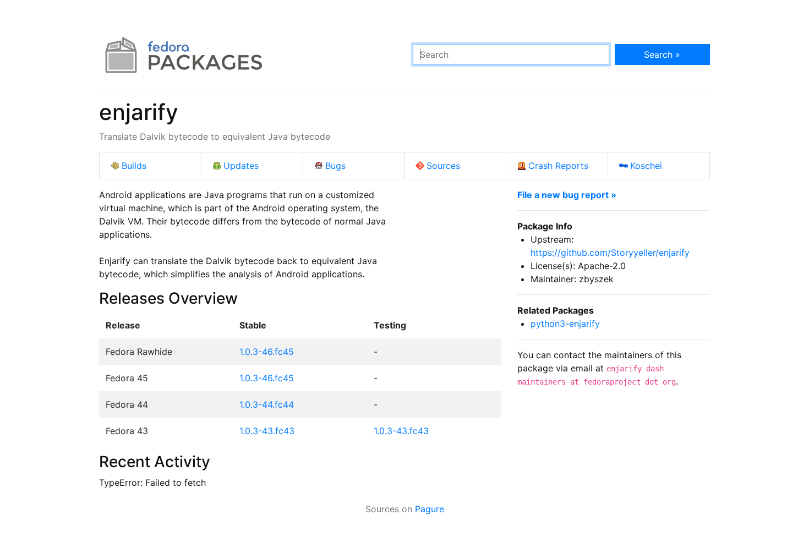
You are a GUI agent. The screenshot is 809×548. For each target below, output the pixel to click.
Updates (241, 165)
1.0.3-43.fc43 (266, 430)
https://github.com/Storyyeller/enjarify (610, 252)
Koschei (646, 165)
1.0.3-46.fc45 (266, 351)
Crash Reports (558, 165)
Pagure (429, 508)
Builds (134, 165)
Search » (662, 54)
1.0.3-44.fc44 (266, 404)
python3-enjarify (565, 323)
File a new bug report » (566, 194)
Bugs (335, 165)
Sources (443, 165)
